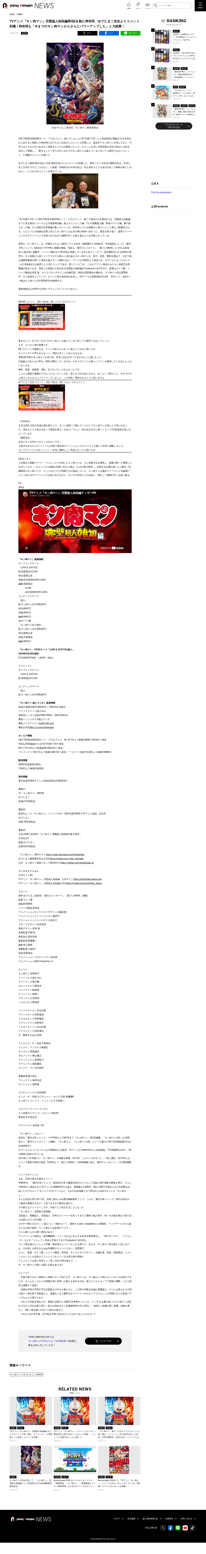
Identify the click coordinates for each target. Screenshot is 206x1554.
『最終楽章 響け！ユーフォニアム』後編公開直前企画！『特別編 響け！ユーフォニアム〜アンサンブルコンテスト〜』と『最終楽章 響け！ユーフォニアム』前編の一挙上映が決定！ (184, 75)
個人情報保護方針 (150, 1519)
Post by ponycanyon (161, 192)
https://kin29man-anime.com (88, 879)
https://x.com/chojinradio (41, 727)
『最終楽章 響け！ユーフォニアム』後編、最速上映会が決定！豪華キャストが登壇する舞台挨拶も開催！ (184, 112)
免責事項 (169, 1519)
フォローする (105, 1341)
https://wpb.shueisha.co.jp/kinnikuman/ (65, 854)
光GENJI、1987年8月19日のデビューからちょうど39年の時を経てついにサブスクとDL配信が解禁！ (184, 56)
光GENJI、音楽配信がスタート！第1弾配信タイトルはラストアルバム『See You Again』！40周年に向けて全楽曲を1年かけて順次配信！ (184, 37)
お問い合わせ (186, 1519)
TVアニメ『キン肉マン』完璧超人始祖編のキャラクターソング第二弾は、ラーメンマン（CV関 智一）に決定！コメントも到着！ (31, 1434)
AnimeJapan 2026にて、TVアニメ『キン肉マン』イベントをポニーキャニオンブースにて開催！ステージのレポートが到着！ (119, 1483)
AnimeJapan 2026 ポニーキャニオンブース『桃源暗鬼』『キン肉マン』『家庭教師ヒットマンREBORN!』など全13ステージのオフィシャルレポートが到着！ (75, 1483)
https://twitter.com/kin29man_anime (84, 883)
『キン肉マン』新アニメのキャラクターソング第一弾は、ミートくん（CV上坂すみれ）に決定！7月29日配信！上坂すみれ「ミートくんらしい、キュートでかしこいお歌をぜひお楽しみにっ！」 (119, 1434)
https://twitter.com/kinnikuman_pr (77, 862)
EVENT (65, 1477)
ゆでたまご (49, 1341)
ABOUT (117, 1519)
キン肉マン (34, 1341)
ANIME (19, 14)
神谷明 (62, 1341)
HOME (12, 14)
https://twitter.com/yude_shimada (66, 858)
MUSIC (20, 1428)
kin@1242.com (46, 723)
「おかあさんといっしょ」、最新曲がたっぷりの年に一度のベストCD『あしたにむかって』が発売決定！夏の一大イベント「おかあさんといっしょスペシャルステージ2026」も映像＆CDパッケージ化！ (184, 93)
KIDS (175, 87)
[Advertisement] (172, 155)
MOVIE (184, 69)
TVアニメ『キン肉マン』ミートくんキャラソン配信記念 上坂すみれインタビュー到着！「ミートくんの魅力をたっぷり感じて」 (75, 1434)
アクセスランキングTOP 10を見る (174, 125)
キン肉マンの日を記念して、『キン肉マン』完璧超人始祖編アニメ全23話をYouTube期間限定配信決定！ (31, 1483)
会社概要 (131, 1519)
